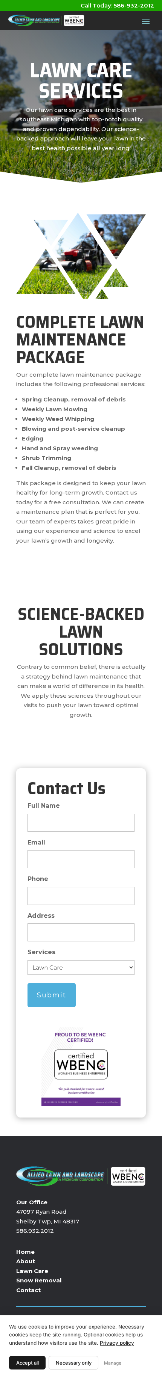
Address (41, 915)
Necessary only (74, 1363)
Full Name (44, 805)
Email (36, 842)
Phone (38, 878)
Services (41, 952)
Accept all (27, 1363)
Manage (112, 1363)
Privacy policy (117, 1343)
